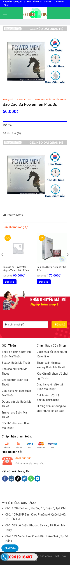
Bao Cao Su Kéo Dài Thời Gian (50, 99)
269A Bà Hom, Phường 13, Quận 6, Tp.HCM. (39, 508)
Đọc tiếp (9, 281)
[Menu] (5, 13)
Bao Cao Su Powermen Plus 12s (51, 268)
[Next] (67, 262)
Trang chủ (8, 99)
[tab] (35, 125)
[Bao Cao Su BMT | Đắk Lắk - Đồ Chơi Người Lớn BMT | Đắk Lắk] (35, 13)
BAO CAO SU (24, 99)
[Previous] (2, 262)
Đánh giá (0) (12, 133)
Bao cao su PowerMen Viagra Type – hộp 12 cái (16, 268)
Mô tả (7, 125)
